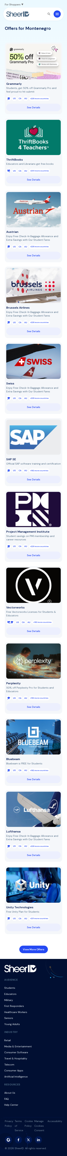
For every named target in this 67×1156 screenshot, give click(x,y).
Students (9, 987)
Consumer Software (16, 1052)
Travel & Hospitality (15, 1058)
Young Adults (12, 1024)
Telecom (9, 1064)
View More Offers (33, 949)
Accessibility (55, 1121)
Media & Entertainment (18, 1046)
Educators (10, 994)
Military (8, 1000)
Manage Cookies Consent (39, 1126)
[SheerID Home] (17, 14)
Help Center (11, 1104)
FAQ (6, 1098)
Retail (7, 1040)
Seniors (8, 1018)
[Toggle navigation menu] (57, 14)
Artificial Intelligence (16, 1076)
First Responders (14, 1006)
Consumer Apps (13, 1070)
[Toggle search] (49, 14)
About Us (9, 1092)
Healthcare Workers (15, 1012)
